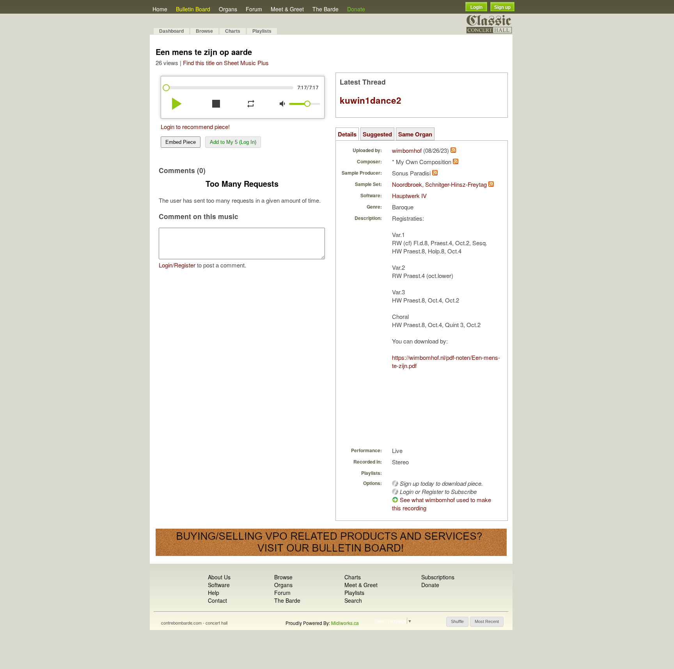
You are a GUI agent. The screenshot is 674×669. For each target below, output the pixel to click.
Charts (232, 31)
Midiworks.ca (345, 622)
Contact (217, 600)
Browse (204, 31)
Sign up (502, 7)
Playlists (261, 31)
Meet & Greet (287, 9)
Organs (228, 9)
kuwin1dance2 (370, 100)
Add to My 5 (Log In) (233, 142)
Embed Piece (180, 142)
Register (184, 265)
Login (476, 7)
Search (353, 600)
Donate (356, 9)
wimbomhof (407, 150)
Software (219, 585)
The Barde (325, 9)
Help (213, 592)
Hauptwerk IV (409, 195)
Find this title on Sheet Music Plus (226, 62)
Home (160, 9)
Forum (254, 9)
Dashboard (171, 31)
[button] (457, 622)
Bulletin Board (193, 9)
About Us (219, 577)
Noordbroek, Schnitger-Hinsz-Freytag (439, 184)
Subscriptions (437, 577)
